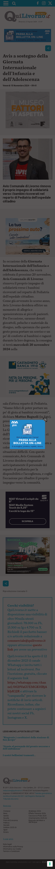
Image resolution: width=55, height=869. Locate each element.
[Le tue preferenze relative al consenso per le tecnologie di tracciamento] (50, 864)
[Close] (45, 420)
